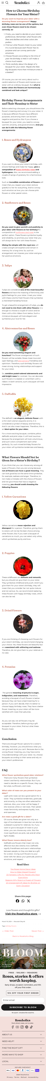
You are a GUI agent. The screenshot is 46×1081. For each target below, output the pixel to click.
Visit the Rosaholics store (21, 913)
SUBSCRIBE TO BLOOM (23, 1007)
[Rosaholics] (21, 2)
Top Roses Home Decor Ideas (23, 869)
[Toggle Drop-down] (27, 1034)
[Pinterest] (26, 1027)
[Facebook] (12, 1027)
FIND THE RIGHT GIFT (12, 1048)
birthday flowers (11, 926)
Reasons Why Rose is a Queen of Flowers (23, 880)
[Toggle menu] (2, 2)
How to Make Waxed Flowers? (23, 872)
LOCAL (5, 1061)
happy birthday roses (25, 170)
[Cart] (43, 2)
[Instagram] (22, 1027)
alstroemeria (23, 361)
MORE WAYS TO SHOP (12, 1055)
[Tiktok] (31, 1027)
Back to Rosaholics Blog (23, 936)
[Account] (38, 2)
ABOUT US (7, 1034)
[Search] (8, 2)
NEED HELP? (8, 1041)
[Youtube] (17, 1027)
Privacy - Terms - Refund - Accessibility (22, 1077)
